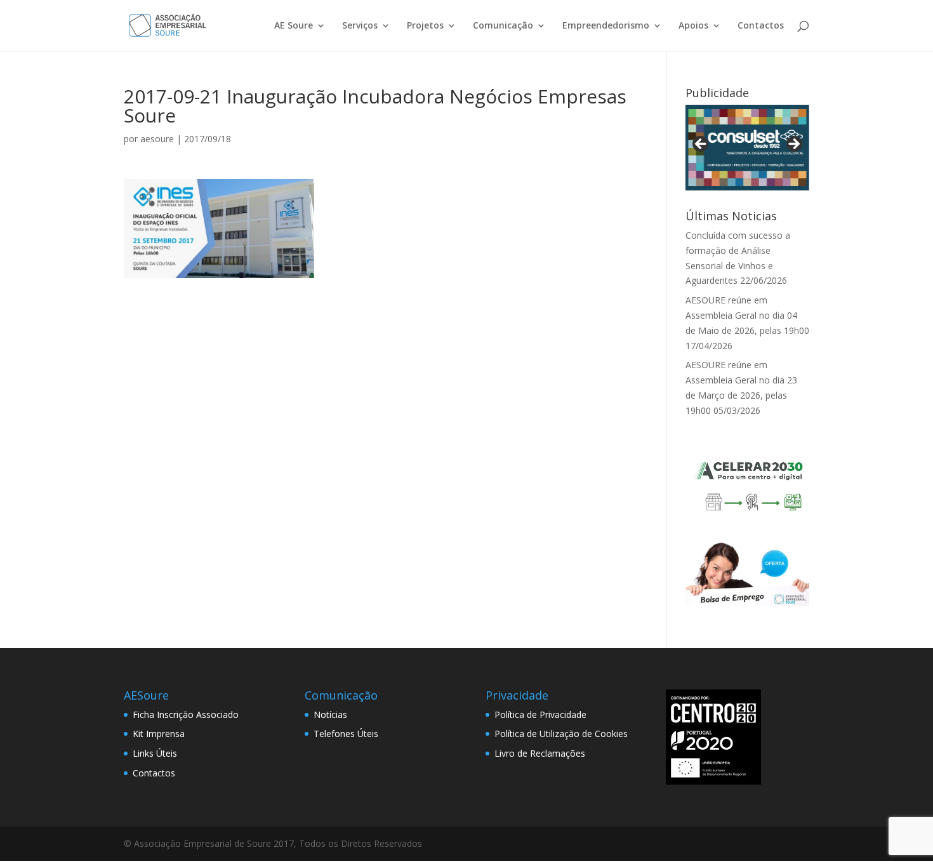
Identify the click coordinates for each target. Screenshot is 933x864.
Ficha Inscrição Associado (186, 714)
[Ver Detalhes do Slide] (747, 147)
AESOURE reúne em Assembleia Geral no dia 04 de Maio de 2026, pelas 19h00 (747, 315)
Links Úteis (155, 753)
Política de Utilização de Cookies (561, 734)
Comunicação (503, 26)
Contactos (761, 26)
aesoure (157, 139)
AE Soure (293, 26)
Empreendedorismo (605, 26)
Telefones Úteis (346, 734)
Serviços (360, 26)
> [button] (793, 144)
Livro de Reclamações (539, 753)
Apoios (693, 26)
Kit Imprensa (159, 734)
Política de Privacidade (540, 714)
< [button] (701, 144)
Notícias (330, 714)
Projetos (425, 26)
